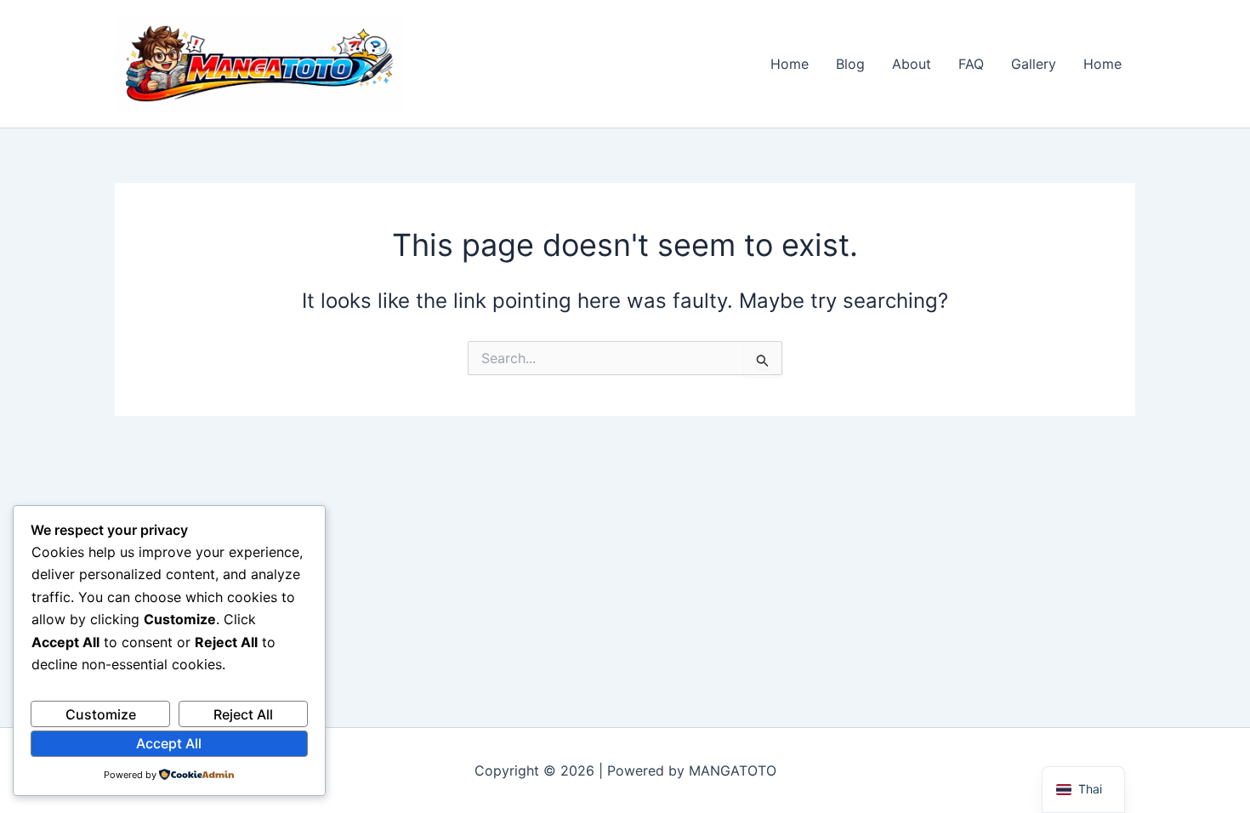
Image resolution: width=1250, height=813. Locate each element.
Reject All (243, 714)
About (911, 63)
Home (789, 63)
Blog (850, 63)
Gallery (1033, 63)
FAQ (971, 63)
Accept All (169, 743)
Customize (100, 714)
